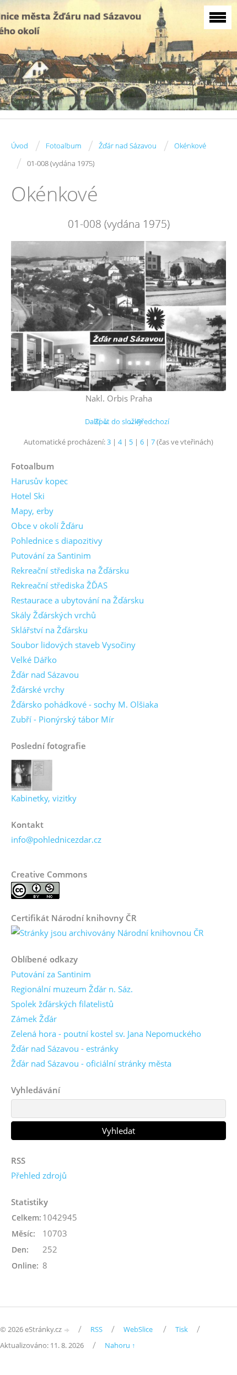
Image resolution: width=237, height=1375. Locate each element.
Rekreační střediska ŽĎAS (59, 585)
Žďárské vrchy (37, 689)
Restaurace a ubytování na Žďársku (77, 600)
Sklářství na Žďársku (49, 629)
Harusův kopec (39, 480)
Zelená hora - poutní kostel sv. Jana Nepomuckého (106, 1033)
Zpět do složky (118, 421)
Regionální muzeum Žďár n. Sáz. (72, 988)
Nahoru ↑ (120, 1345)
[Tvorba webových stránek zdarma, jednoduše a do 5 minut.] (67, 1330)
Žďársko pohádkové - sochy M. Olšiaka (84, 704)
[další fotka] (208, 316)
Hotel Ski (28, 495)
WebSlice (138, 1329)
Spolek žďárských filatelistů (62, 1003)
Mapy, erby (32, 510)
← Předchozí (148, 421)
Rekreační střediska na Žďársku (70, 570)
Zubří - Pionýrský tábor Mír (62, 719)
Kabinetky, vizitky (44, 798)
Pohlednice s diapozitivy (57, 540)
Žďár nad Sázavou (128, 146)
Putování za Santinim (51, 555)
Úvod (19, 146)
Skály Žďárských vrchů (53, 614)
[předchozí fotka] (29, 316)
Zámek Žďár (34, 1018)
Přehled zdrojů (39, 1175)
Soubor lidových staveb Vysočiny (73, 644)
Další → (97, 421)
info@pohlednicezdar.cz (56, 839)
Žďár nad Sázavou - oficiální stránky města (91, 1063)
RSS (96, 1329)
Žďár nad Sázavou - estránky (64, 1048)
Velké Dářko (34, 659)
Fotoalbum (63, 146)
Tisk (181, 1329)
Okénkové (190, 146)
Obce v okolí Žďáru (47, 525)
